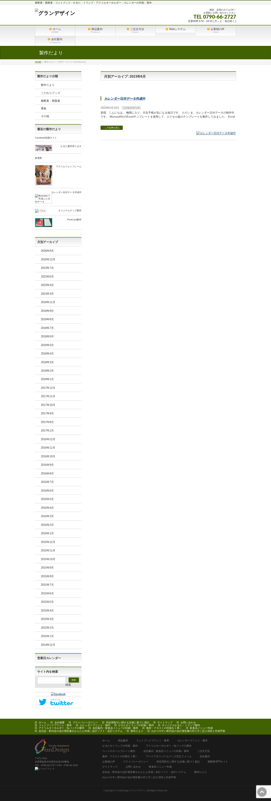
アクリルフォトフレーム (69, 166)
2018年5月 (47, 345)
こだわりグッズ (131, 108)
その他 (45, 116)
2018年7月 (47, 328)
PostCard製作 (74, 219)
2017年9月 (47, 413)
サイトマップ (165, 722)
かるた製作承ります (71, 146)
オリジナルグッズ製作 (70, 210)
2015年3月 (47, 619)
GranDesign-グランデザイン (131, 790)
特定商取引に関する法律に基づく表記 (127, 722)
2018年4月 (47, 353)
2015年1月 (47, 636)
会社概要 (59, 722)
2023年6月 (47, 276)
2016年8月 (47, 473)
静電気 (38, 158)
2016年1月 (47, 533)
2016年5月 (47, 499)
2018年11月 (48, 302)
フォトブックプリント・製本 (55, 725)
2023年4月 (47, 285)
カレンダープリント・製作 (95, 725)
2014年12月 (48, 644)
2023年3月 (47, 293)
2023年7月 (47, 267)
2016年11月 (48, 447)
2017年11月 (48, 396)
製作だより (48, 85)
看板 (43, 108)
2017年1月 (47, 430)
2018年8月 (47, 319)
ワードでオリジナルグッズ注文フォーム (169, 756)
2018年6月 (47, 336)
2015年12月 (48, 542)
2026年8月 (47, 250)
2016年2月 (47, 524)
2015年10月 (48, 559)
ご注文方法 (203, 751)
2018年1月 (47, 379)
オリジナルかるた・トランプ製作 (181, 725)
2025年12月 (48, 259)
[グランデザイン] (55, 13)
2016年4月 (47, 507)
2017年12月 (48, 387)
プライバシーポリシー (85, 722)
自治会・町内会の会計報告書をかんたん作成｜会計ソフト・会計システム (81, 731)
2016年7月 (47, 482)
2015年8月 (47, 576)
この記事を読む (112, 127)
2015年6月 (47, 593)
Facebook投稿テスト (46, 137)
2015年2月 (47, 627)
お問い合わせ (188, 722)
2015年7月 (47, 584)
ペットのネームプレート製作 (118, 751)
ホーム (42, 722)
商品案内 (123, 740)
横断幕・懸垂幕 (50, 100)
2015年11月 (48, 550)
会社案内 (205, 756)
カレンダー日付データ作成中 (125, 98)
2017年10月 (48, 405)
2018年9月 (47, 310)
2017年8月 (47, 422)
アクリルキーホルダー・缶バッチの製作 (61, 728)
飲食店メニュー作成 (201, 728)
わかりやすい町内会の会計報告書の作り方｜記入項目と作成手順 (188, 731)
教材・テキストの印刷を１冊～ (164, 728)
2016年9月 (47, 464)
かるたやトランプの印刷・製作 (136, 725)
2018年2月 (47, 370)
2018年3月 (47, 362)
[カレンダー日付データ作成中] (216, 133)
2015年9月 (47, 567)
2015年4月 (47, 610)
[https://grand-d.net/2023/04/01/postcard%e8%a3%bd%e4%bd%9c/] (43, 225)
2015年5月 (47, 601)
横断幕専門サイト (218, 761)
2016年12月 (48, 439)
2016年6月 (47, 490)
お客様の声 (108, 761)
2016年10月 (48, 456)
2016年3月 (47, 516)
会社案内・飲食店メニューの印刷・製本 (115, 728)
